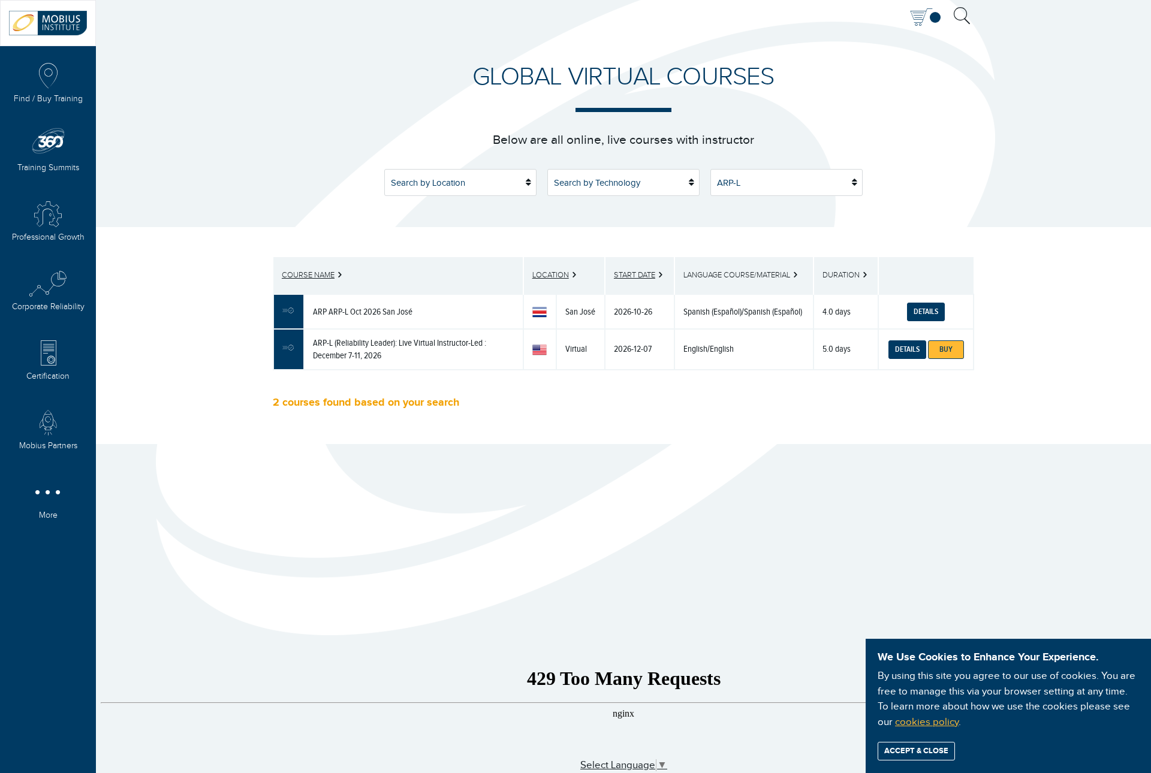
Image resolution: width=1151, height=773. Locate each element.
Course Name (308, 275)
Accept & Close (916, 751)
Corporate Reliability (48, 307)
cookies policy (927, 722)
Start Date (634, 275)
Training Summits (48, 168)
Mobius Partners (48, 446)
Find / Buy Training (48, 99)
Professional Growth (48, 237)
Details (926, 311)
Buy (946, 349)
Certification (48, 376)
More (48, 515)
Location (550, 275)
